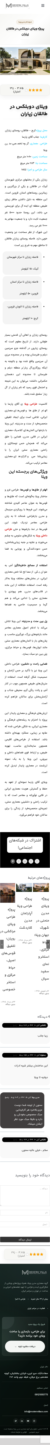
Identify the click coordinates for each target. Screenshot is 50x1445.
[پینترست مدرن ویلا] (15, 1420)
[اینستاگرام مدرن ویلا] (34, 1420)
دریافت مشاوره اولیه (26, 1346)
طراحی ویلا (30, 404)
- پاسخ (16, 1025)
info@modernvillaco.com (36, 1411)
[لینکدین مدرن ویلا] (21, 1420)
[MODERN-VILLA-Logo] (17, 3)
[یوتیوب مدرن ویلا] (28, 1420)
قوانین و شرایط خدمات (19, 1432)
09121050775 (41, 1395)
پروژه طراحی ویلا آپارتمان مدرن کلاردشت (24, 913)
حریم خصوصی (34, 1432)
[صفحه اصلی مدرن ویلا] (34, 1272)
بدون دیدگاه (44, 993)
